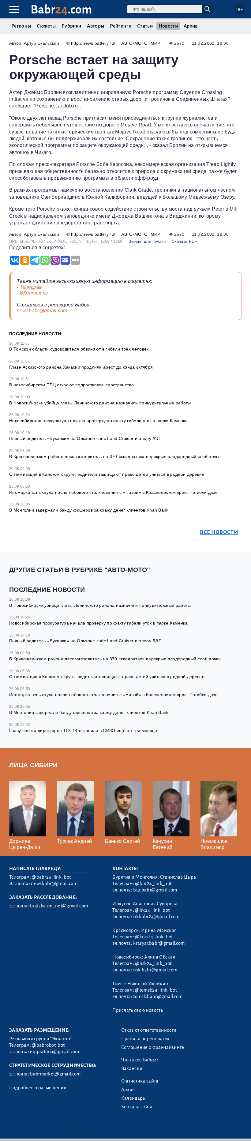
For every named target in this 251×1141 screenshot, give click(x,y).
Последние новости (35, 333)
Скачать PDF (184, 241)
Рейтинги (120, 26)
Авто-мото (134, 43)
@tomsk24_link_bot (156, 990)
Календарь (133, 1098)
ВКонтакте (34, 292)
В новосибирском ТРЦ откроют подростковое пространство (71, 384)
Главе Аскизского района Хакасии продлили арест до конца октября (81, 367)
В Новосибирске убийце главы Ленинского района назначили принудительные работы (100, 402)
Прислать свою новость (137, 1010)
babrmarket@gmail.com (55, 1074)
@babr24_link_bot (51, 877)
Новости (168, 26)
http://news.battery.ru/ (93, 43)
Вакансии (132, 1068)
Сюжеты (46, 26)
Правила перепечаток (145, 1038)
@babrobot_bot (48, 1045)
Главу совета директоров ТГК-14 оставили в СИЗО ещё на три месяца (83, 730)
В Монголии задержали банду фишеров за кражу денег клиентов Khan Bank (89, 510)
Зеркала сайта (137, 1106)
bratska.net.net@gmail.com (59, 905)
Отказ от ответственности (149, 1030)
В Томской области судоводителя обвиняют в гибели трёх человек (79, 349)
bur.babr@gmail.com (155, 890)
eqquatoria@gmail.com (54, 1051)
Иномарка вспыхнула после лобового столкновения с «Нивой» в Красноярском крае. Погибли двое (113, 492)
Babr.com (61, 9)
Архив (191, 26)
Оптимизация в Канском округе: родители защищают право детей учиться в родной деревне (106, 474)
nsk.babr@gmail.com (155, 969)
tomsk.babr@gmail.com (157, 996)
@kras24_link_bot (154, 936)
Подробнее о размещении (37, 1087)
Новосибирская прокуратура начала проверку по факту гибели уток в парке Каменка (98, 420)
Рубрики (71, 26)
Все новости (219, 532)
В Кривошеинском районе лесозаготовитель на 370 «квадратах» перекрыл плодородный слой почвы (115, 456)
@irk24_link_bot (152, 910)
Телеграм (31, 287)
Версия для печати (147, 241)
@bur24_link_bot (153, 883)
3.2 (47, 1128)
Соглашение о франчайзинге (152, 1047)
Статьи (145, 26)
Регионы (21, 26)
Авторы (95, 26)
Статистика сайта (140, 1081)
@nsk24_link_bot (153, 963)
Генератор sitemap (148, 1128)
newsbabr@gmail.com (42, 310)
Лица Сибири (33, 764)
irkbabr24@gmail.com (156, 916)
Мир (155, 43)
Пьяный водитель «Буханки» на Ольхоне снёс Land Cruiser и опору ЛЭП (85, 438)
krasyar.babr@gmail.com (159, 943)
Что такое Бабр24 (140, 1059)
